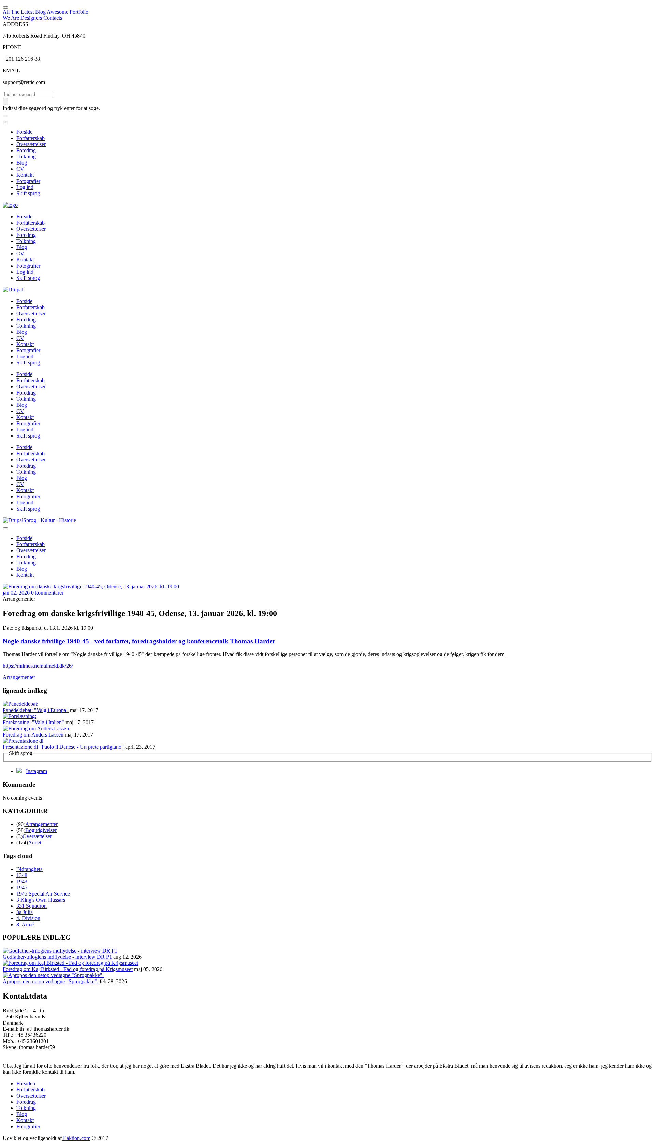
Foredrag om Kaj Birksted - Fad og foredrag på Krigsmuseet (68, 969)
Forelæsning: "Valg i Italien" (33, 722)
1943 (21, 881)
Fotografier (28, 181)
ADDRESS (15, 24)
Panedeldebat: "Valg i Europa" (36, 710)
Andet (34, 842)
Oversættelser (31, 144)
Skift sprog (28, 193)
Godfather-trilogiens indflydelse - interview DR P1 (57, 957)
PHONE (12, 47)
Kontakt (25, 175)
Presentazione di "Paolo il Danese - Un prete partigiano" (63, 747)
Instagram (36, 771)
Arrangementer (19, 677)
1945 (21, 887)
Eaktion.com (76, 1138)
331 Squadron (31, 906)
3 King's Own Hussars (40, 900)
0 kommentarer (47, 593)
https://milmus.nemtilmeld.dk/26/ (38, 666)
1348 (21, 875)
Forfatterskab (30, 138)
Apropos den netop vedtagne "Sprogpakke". (50, 981)
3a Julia (24, 912)
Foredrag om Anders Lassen (33, 735)
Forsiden (25, 1083)
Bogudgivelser (41, 830)
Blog (21, 163)
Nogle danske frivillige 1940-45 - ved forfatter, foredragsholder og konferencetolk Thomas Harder (139, 641)
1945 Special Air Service (43, 894)
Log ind (24, 187)
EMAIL (11, 70)
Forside (24, 132)
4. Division (28, 918)
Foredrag (26, 150)
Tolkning (26, 156)
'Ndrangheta (29, 869)
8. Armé (25, 924)
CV (20, 169)
